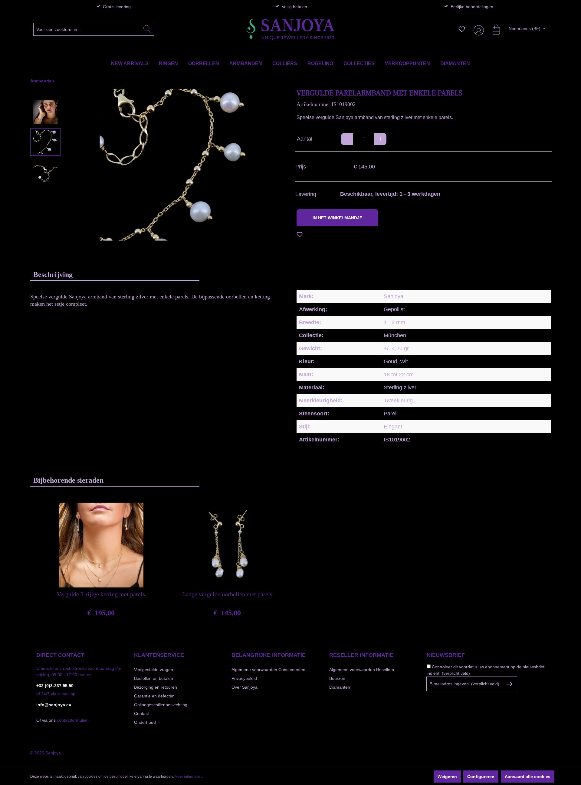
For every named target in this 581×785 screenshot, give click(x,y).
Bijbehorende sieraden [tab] (68, 480)
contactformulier (72, 720)
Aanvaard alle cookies (527, 776)
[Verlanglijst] (462, 29)
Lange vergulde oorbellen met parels (227, 594)
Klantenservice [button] (159, 655)
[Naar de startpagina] (290, 29)
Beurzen (337, 678)
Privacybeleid (244, 678)
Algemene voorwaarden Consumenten (268, 669)
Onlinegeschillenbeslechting (160, 704)
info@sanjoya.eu (53, 704)
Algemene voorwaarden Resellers (361, 669)
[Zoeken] (147, 29)
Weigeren (447, 776)
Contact (141, 713)
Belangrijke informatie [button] (268, 655)
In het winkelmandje (337, 217)
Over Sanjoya (244, 687)
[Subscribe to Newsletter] (509, 684)
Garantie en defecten (154, 696)
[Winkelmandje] (493, 29)
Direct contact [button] (60, 655)
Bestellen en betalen (153, 678)
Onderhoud (145, 722)
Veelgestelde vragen (153, 669)
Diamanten (339, 687)
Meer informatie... (189, 776)
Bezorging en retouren (155, 687)
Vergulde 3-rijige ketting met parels (101, 594)
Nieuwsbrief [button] (446, 655)
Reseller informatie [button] (361, 655)
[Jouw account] (477, 29)
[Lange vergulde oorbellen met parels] (227, 545)
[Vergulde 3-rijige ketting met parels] (101, 545)
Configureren (480, 776)
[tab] (114, 274)
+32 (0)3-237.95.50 (55, 685)
